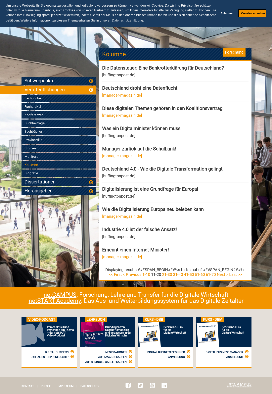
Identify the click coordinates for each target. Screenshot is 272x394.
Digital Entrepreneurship (49, 357)
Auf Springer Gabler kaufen (106, 362)
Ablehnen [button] (227, 13)
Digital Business (56, 352)
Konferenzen (33, 115)
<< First (115, 274)
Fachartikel (32, 107)
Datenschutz (89, 386)
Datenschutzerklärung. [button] (128, 20)
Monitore (31, 157)
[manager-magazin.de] (122, 95)
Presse (46, 386)
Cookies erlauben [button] (253, 13)
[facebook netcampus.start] (128, 385)
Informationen (116, 352)
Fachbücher (33, 98)
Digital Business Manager (224, 352)
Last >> (235, 274)
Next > (222, 274)
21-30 (167, 274)
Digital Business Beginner (166, 352)
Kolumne (31, 165)
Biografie (31, 173)
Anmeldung (176, 357)
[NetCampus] (239, 385)
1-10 (146, 274)
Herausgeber (38, 191)
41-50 (189, 274)
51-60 (200, 274)
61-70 (211, 274)
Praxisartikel (33, 140)
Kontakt (28, 386)
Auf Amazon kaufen (112, 357)
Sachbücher (33, 131)
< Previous (132, 274)
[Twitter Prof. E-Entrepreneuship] (140, 385)
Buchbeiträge (34, 123)
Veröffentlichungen (44, 89)
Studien (30, 148)
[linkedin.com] (164, 385)
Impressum (65, 386)
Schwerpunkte (39, 80)
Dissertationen (40, 182)
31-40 (178, 274)
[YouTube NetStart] (152, 385)
